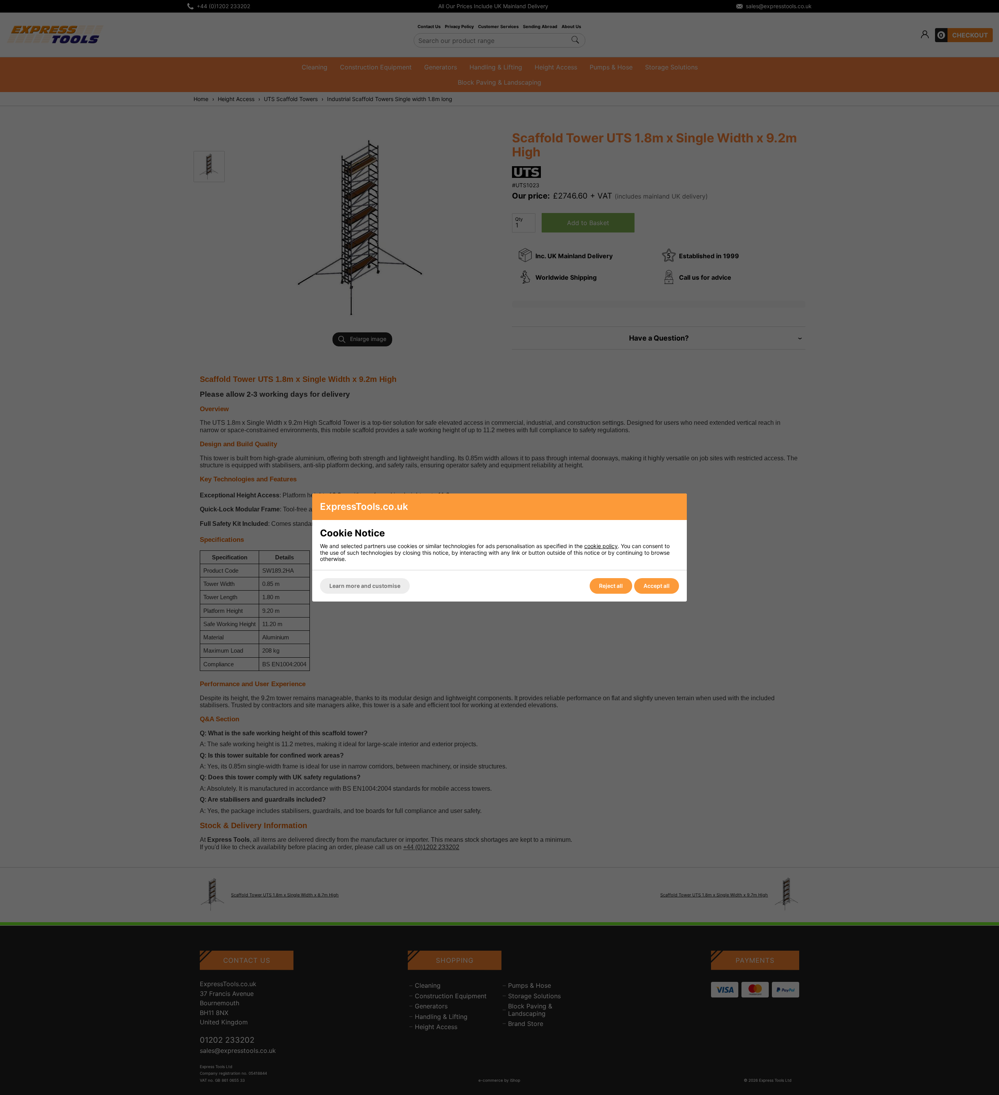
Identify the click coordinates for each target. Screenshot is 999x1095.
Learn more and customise (364, 585)
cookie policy (601, 546)
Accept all (656, 585)
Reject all (611, 585)
